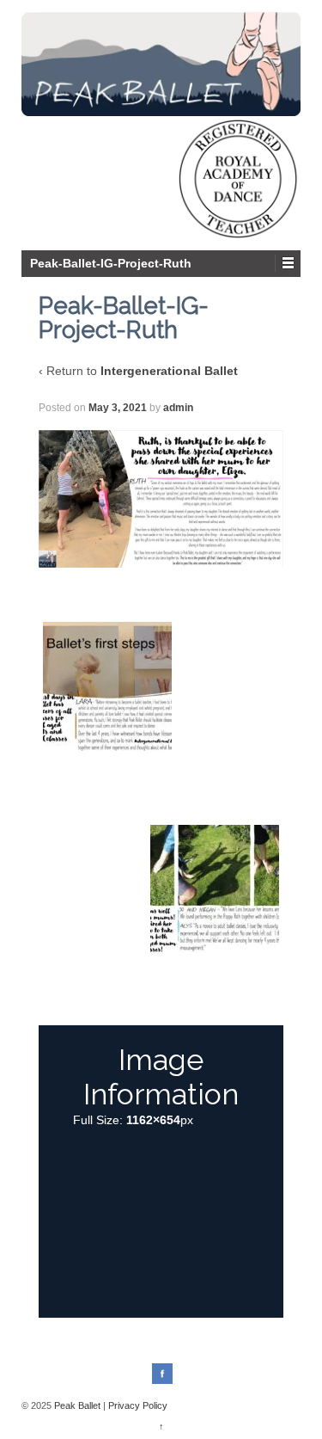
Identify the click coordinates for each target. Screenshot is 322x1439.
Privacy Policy (137, 1405)
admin (178, 408)
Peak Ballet (77, 1405)
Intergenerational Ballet (169, 371)
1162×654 (153, 1120)
